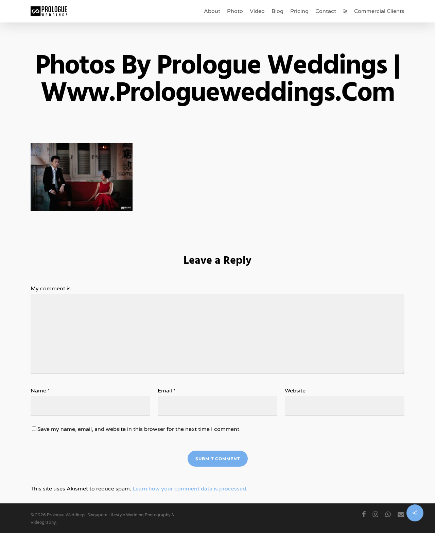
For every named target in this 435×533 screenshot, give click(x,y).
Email (167, 390)
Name (40, 390)
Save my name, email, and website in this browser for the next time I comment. (139, 429)
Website (295, 390)
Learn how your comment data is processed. (190, 488)
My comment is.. (52, 288)
